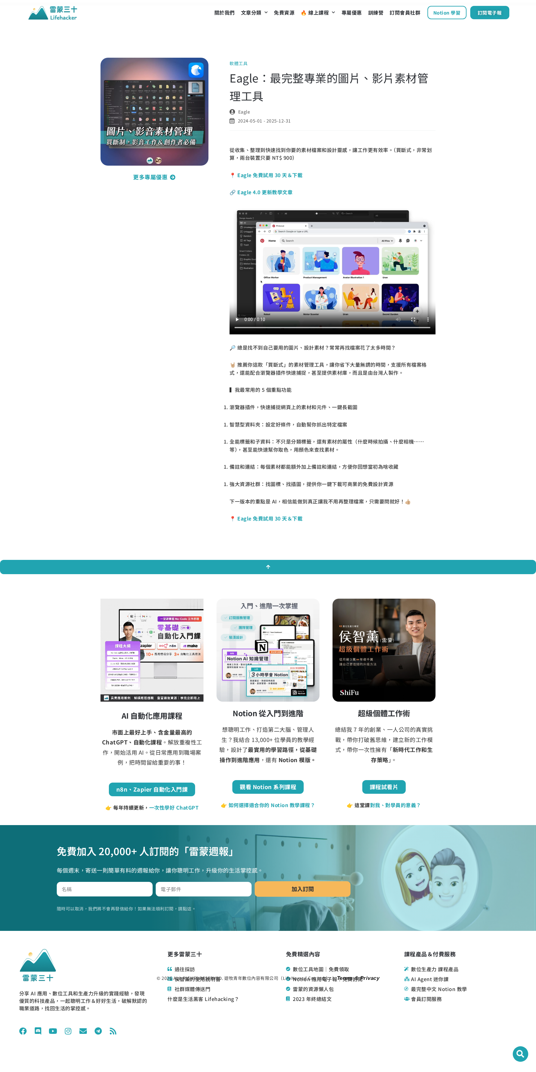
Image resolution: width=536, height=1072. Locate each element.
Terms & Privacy (357, 978)
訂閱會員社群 (405, 12)
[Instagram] (68, 1031)
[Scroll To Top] (268, 567)
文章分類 (251, 12)
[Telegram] (98, 1031)
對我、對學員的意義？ (395, 805)
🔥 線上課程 (315, 12)
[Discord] (38, 1031)
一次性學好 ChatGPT (174, 807)
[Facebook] (23, 1031)
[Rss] (113, 1031)
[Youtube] (53, 1031)
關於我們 (224, 12)
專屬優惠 (352, 12)
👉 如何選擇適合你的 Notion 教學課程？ (268, 805)
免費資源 (284, 12)
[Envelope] (83, 1031)
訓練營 (376, 12)
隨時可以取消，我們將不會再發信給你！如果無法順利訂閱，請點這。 (126, 908)
